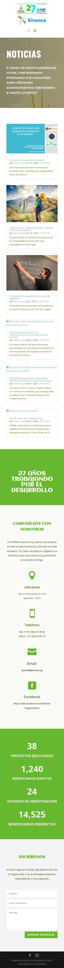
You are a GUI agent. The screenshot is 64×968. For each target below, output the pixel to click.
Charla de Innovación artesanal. (27, 160)
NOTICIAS (45, 163)
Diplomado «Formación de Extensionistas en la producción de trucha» (28, 335)
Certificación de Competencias (26, 418)
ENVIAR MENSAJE (41, 934)
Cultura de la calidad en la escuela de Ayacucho (29, 297)
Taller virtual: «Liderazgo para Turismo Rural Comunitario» (31, 229)
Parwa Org (18, 163)
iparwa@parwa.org (32, 670)
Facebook (32, 697)
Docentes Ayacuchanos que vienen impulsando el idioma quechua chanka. (30, 379)
